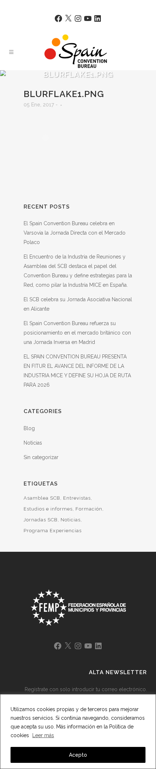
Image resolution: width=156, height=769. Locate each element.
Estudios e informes (48, 509)
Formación (88, 509)
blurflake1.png (64, 94)
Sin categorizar (41, 457)
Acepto (78, 755)
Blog (29, 428)
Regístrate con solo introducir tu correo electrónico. (86, 689)
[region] (78, 731)
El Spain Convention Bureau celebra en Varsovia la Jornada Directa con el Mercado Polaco (75, 232)
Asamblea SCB (42, 498)
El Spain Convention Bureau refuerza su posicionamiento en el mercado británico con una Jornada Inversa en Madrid (77, 332)
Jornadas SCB (41, 519)
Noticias (33, 443)
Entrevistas (77, 498)
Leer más (43, 735)
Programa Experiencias (53, 530)
